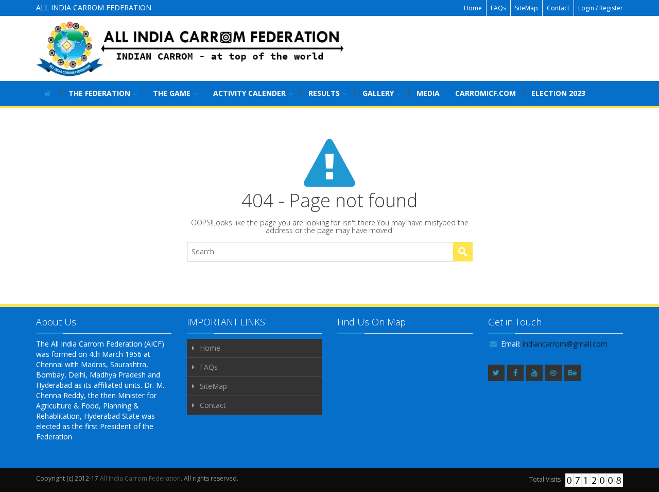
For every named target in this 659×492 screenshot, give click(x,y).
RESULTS (324, 93)
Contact (558, 8)
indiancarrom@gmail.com (565, 344)
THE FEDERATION (99, 93)
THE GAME (171, 93)
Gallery (378, 93)
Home (473, 8)
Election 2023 (558, 93)
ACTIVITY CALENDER (249, 93)
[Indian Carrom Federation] (190, 48)
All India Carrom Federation (140, 478)
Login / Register (600, 8)
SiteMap (526, 8)
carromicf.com (485, 93)
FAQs (498, 8)
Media (428, 93)
